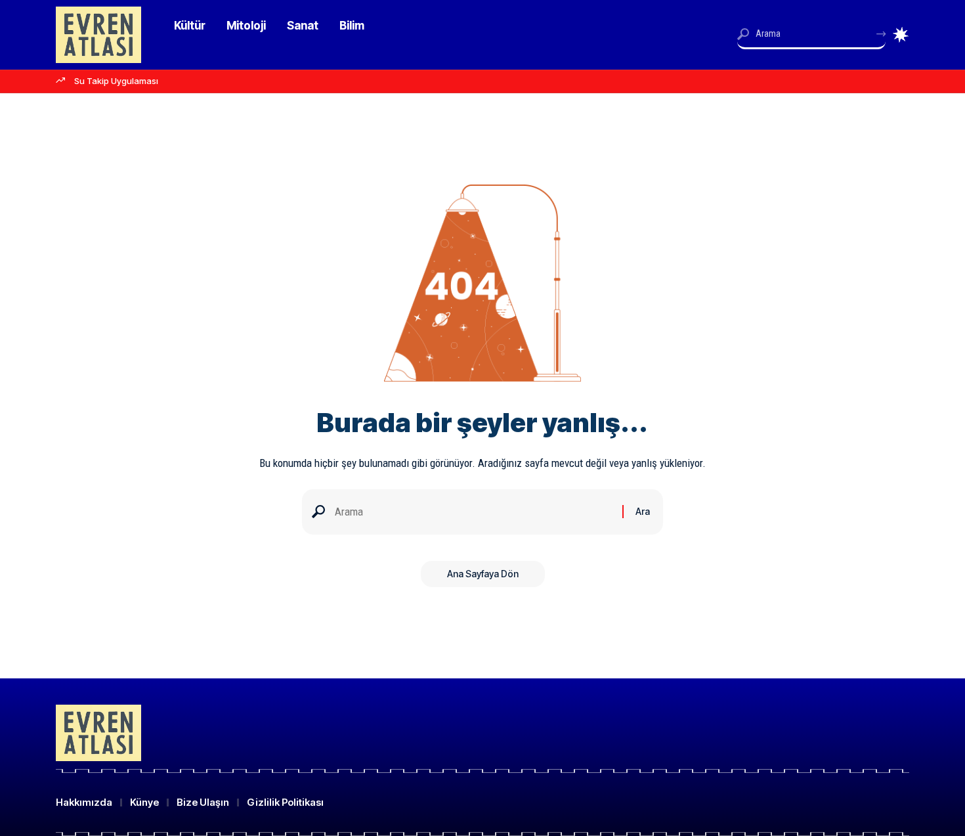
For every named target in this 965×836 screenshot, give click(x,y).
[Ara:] (473, 512)
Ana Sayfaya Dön (483, 573)
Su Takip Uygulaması (116, 81)
